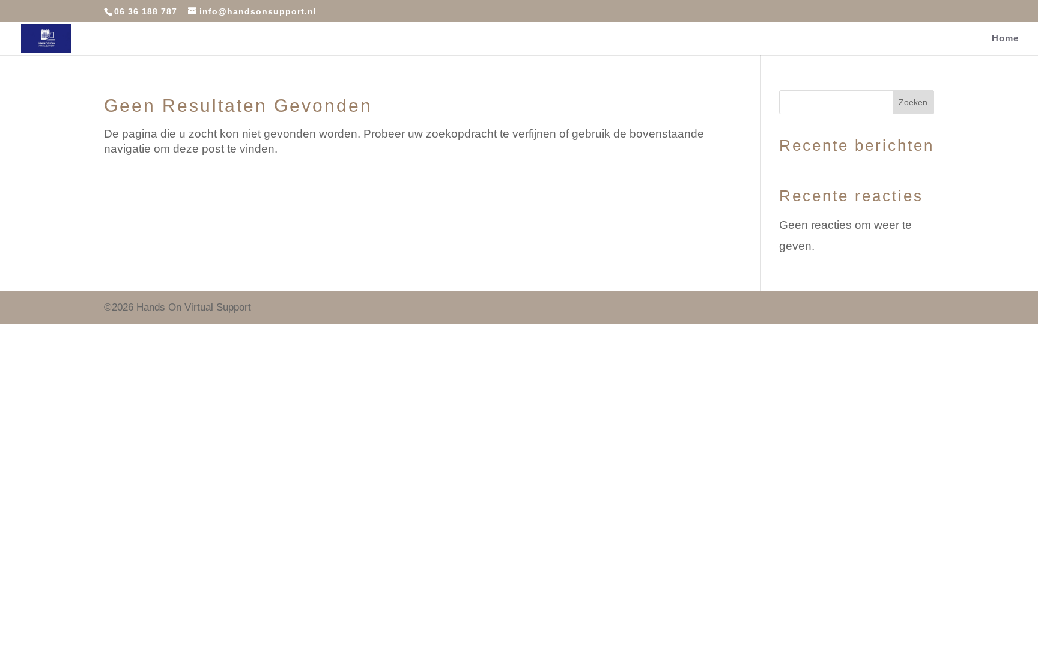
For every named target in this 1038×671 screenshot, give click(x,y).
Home (1005, 38)
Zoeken (913, 102)
